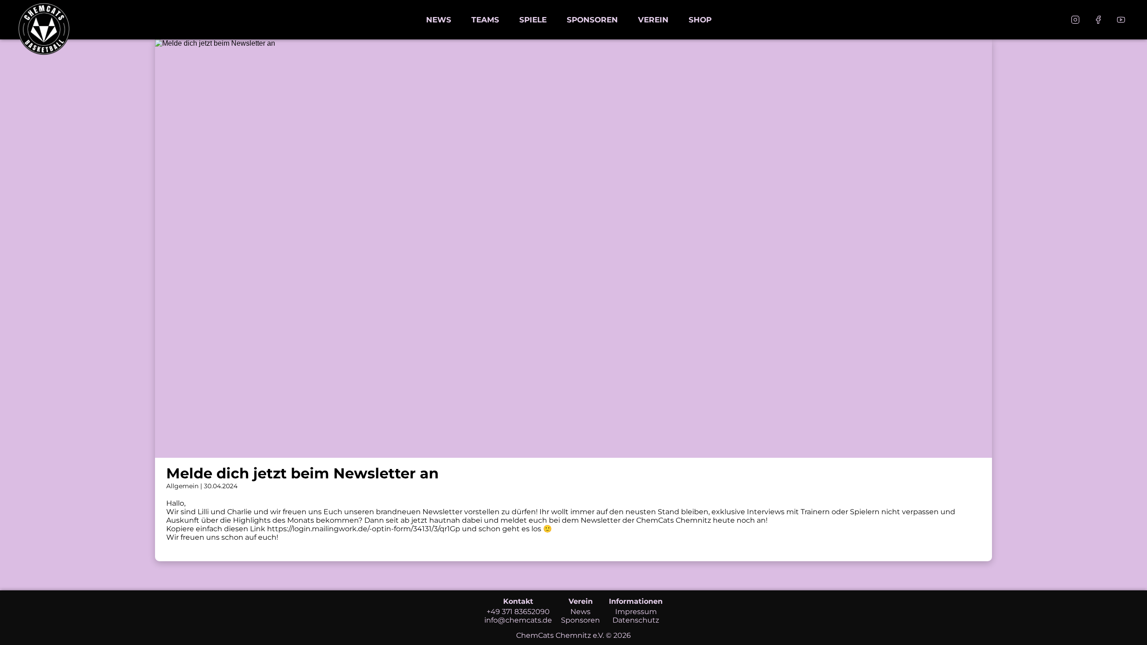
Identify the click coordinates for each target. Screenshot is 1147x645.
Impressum (636, 611)
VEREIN (653, 19)
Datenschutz (635, 620)
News (580, 611)
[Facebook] (1098, 19)
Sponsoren (580, 620)
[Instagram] (1075, 19)
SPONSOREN (592, 19)
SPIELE (533, 19)
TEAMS (485, 19)
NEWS (438, 19)
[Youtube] (1121, 19)
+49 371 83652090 (518, 611)
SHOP (700, 19)
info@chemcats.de (518, 620)
